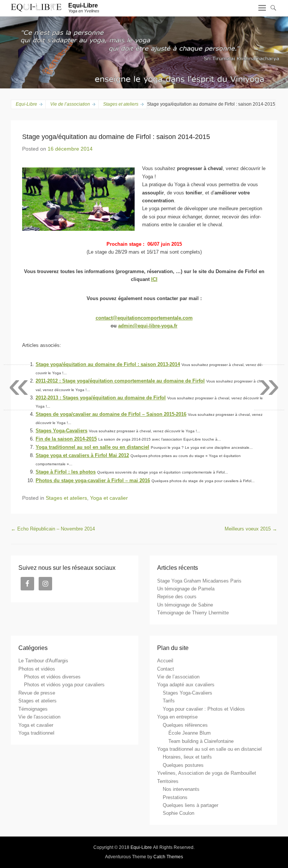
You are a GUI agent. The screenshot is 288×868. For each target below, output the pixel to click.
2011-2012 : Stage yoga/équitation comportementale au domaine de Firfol (120, 381)
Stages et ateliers (66, 498)
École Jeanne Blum (189, 733)
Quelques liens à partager (190, 805)
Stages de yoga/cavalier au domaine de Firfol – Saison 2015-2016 (111, 414)
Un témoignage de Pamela (185, 589)
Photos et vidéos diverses (52, 677)
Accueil (165, 660)
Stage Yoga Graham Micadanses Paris (199, 581)
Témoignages (33, 709)
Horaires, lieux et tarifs (187, 757)
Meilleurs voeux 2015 (251, 529)
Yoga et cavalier (109, 498)
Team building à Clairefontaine (201, 741)
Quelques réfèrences (185, 725)
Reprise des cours (176, 596)
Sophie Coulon (178, 813)
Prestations (175, 797)
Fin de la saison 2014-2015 (66, 439)
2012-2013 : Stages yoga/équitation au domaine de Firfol (101, 397)
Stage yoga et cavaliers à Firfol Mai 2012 (82, 455)
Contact (165, 669)
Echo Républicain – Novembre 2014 (53, 529)
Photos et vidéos (36, 669)
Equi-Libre (83, 5)
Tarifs (169, 701)
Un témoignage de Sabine (185, 605)
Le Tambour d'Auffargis (43, 660)
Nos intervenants (181, 789)
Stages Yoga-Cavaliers (61, 430)
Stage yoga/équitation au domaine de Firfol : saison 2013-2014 (108, 364)
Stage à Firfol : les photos (66, 472)
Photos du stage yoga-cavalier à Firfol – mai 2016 (93, 480)
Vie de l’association (70, 104)
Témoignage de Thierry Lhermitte (193, 613)
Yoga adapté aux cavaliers (185, 684)
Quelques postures (183, 765)
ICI (154, 279)
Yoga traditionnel (36, 733)
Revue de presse (36, 693)
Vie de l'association (39, 717)
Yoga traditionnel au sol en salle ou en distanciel (92, 447)
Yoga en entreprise (177, 717)
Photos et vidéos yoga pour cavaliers (64, 684)
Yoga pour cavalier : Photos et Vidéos (204, 709)
